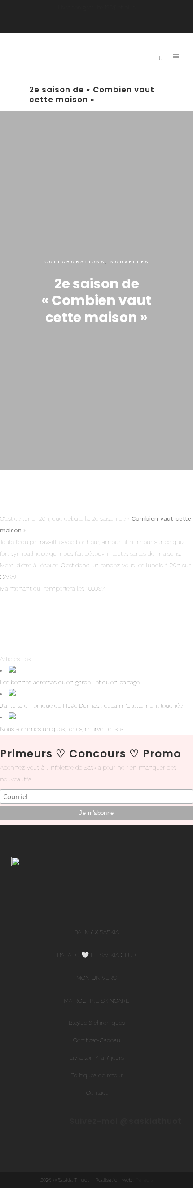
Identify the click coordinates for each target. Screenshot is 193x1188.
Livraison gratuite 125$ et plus (96, 7)
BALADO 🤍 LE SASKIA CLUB (96, 954)
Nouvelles (129, 261)
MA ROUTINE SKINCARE (96, 1000)
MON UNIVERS (96, 977)
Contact (96, 1092)
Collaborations (74, 261)
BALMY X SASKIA (96, 932)
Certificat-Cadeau (96, 1040)
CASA (7, 576)
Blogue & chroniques (97, 1022)
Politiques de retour (96, 1075)
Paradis (144, 1180)
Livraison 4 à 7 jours (96, 1057)
